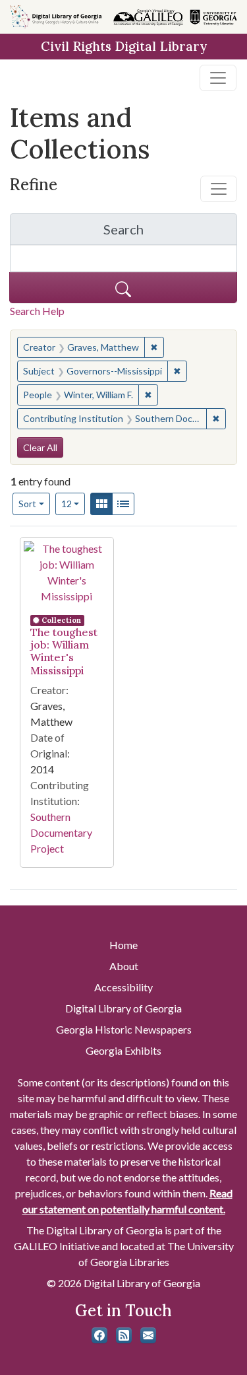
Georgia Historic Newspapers (124, 1029)
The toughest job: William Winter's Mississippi (63, 651)
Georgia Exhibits (123, 1050)
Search (170, 232)
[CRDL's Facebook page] (99, 1335)
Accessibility (123, 987)
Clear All (40, 447)
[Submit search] (123, 287)
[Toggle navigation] (218, 78)
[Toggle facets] (218, 189)
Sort (27, 503)
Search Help (37, 310)
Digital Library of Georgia (123, 1008)
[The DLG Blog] (124, 1335)
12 (73, 503)
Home (123, 944)
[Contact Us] (148, 1335)
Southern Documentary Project (61, 832)
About (123, 966)
